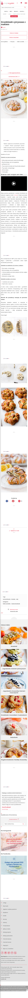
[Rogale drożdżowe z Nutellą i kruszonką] (14, 749)
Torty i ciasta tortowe (19, 14)
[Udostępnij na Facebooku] (7, 501)
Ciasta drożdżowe (15, 603)
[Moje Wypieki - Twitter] (8, 953)
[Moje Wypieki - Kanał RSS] (15, 953)
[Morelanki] (14, 635)
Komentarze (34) (13, 76)
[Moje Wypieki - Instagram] (5, 953)
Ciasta (6, 11)
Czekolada (7, 16)
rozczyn (16, 195)
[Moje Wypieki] (7, 3)
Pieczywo (12, 41)
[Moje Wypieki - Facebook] (2, 953)
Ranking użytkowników (8, 935)
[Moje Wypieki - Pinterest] (12, 953)
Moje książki (5, 906)
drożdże (13, 599)
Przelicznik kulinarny (7, 939)
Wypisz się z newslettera (8, 948)
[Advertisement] (14, 57)
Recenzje (5, 919)
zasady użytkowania (5, 975)
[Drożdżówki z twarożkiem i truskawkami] (14, 704)
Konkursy (5, 922)
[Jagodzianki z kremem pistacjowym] (14, 658)
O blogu (4, 902)
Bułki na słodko (20, 41)
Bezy (11, 11)
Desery (4, 14)
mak (17, 599)
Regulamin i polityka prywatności (10, 909)
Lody (9, 14)
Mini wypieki (21, 16)
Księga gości (5, 945)
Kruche (16, 11)
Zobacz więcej (14, 16)
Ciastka (22, 11)
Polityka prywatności (21, 973)
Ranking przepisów (7, 932)
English (4, 27)
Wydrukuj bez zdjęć (14, 611)
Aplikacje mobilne (6, 929)
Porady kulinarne (6, 925)
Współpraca (5, 912)
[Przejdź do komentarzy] (19, 501)
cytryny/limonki (6, 599)
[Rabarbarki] (14, 726)
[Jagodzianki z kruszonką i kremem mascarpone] (14, 680)
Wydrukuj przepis (14, 609)
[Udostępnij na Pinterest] (13, 501)
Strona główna (4, 41)
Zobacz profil (14, 847)
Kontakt (4, 915)
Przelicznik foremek (7, 942)
